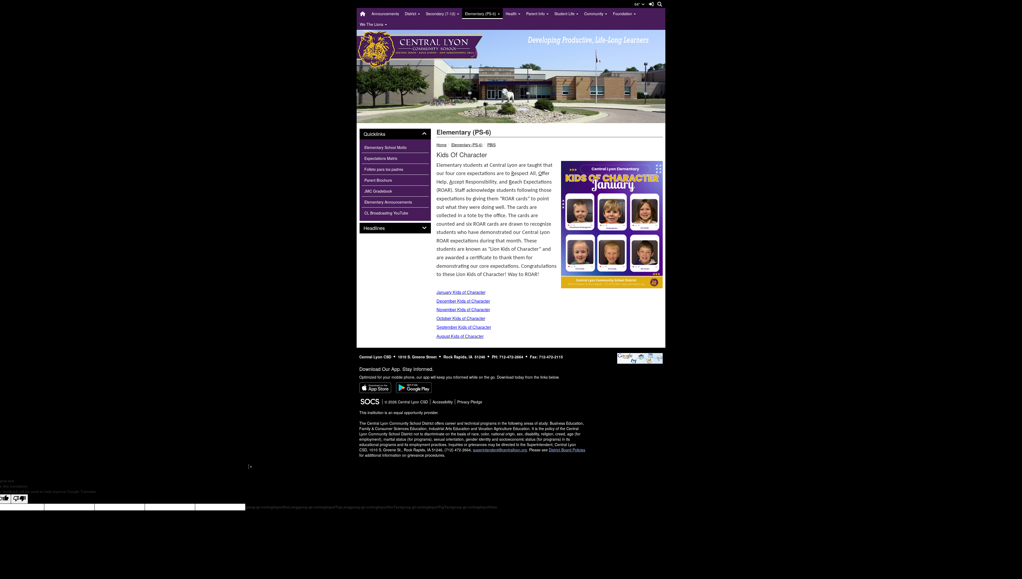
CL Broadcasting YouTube (386, 213)
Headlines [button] (380, 228)
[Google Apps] (640, 357)
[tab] (395, 134)
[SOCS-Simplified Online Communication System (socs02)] (369, 401)
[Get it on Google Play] (414, 387)
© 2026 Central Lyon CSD (406, 401)
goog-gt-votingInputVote (474, 507)
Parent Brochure (378, 180)
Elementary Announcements (388, 202)
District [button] (411, 13)
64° (637, 4)
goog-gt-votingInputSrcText (375, 507)
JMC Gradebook (378, 191)
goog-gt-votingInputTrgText (426, 507)
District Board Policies (567, 449)
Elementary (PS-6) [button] (481, 13)
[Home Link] (363, 13)
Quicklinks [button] (380, 134)
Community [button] (594, 13)
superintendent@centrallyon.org (500, 449)
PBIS (491, 144)
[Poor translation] (19, 499)
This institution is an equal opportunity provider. (399, 412)
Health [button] (512, 13)
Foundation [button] (623, 13)
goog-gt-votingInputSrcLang (271, 507)
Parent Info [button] (536, 13)
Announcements (385, 13)
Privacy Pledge (469, 401)
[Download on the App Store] (375, 387)
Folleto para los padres (383, 169)
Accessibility (442, 401)
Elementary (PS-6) (467, 144)
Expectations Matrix (380, 158)
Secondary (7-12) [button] (441, 13)
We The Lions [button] (372, 24)
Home (441, 144)
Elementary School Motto (385, 147)
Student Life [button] (565, 13)
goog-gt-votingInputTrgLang (324, 507)
